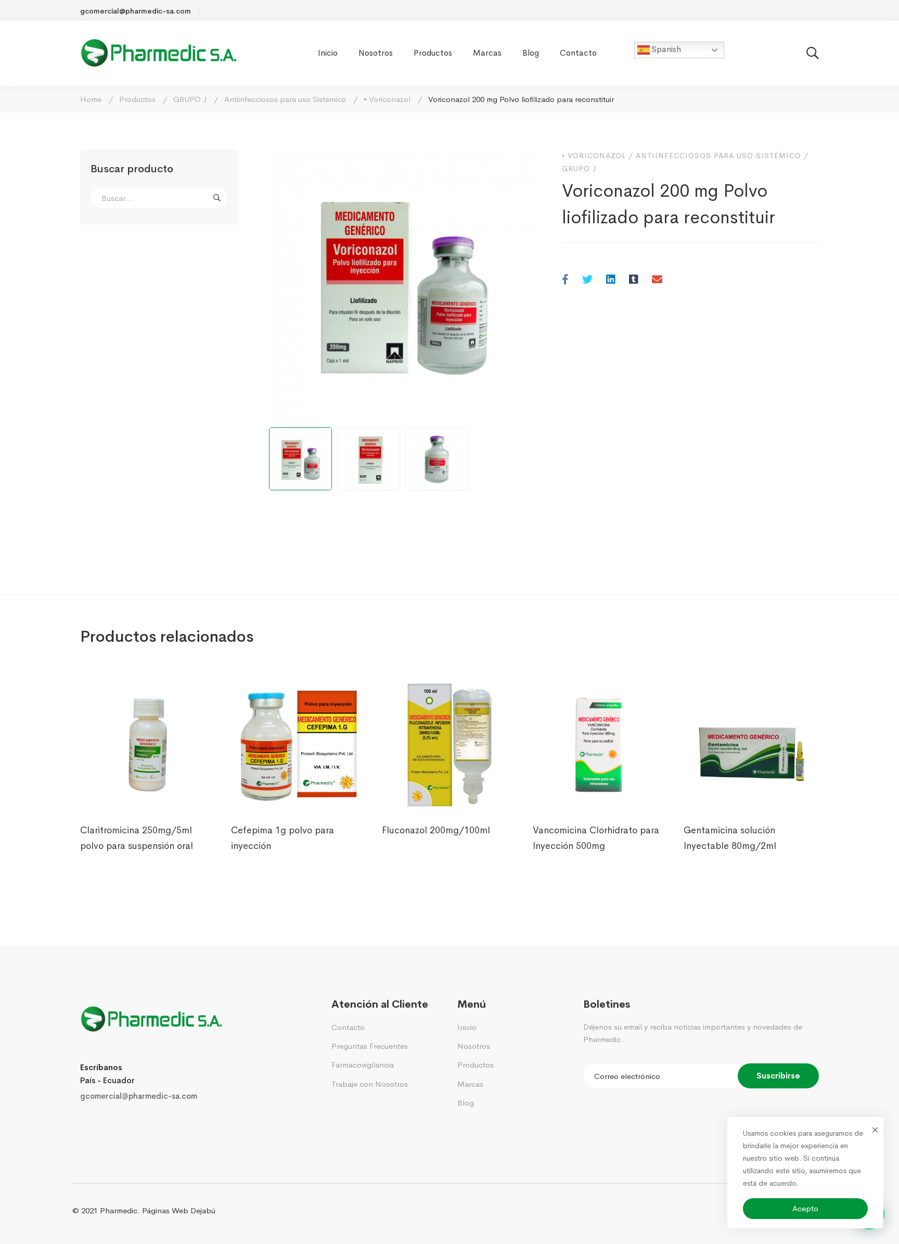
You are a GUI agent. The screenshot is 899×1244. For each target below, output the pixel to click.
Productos (137, 99)
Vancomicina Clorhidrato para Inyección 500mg (596, 838)
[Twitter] (587, 280)
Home (90, 99)
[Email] (657, 280)
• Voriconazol (387, 99)
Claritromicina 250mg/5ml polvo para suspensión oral (136, 838)
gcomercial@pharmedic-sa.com (138, 1096)
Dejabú (202, 1210)
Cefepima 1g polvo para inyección (282, 838)
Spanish (665, 49)
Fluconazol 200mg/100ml (436, 830)
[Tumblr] (633, 280)
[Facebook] (565, 280)
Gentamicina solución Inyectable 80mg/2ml (730, 838)
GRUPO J (190, 99)
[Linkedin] (610, 280)
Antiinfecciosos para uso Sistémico (285, 99)
